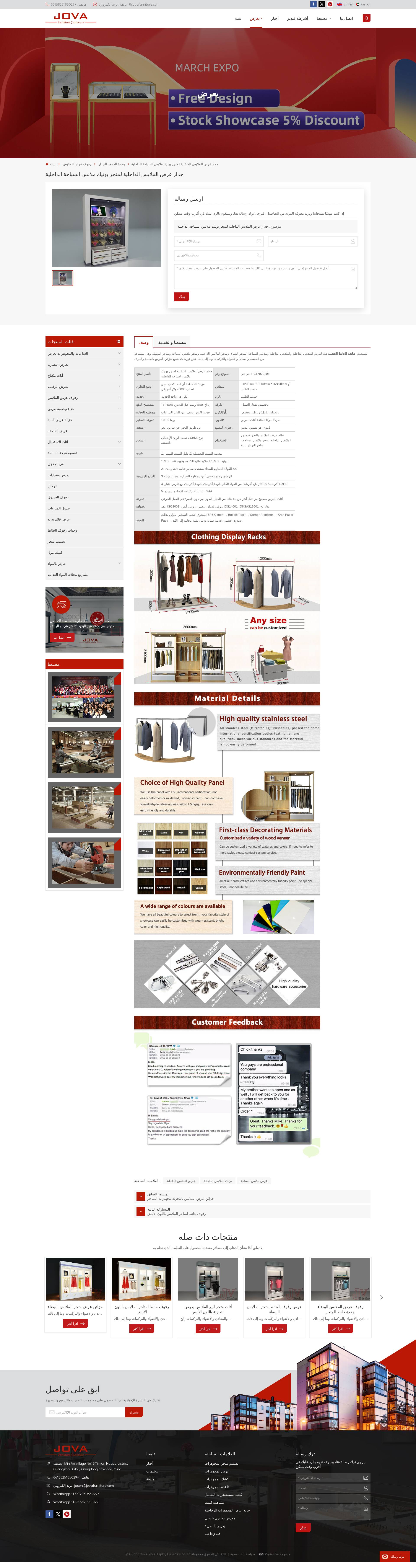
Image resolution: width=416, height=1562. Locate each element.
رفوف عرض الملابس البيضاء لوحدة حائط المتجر (341, 1309)
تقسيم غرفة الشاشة (62, 452)
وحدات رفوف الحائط (62, 530)
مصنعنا (323, 18)
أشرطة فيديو (297, 18)
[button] (34, 1297)
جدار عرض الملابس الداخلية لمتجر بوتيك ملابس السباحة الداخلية (222, 226)
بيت (238, 18)
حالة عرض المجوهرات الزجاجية (227, 1510)
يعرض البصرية (58, 364)
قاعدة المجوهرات (217, 1486)
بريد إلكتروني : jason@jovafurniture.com (129, 4)
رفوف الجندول (58, 497)
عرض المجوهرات (217, 1471)
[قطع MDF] (84, 752)
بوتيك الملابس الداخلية (218, 1180)
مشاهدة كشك (214, 1502)
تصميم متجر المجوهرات (222, 1463)
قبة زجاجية (213, 1533)
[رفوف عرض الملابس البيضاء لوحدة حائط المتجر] (340, 1279)
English (349, 4)
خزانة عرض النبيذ (60, 419)
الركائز (52, 486)
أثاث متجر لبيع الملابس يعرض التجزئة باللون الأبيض (208, 1309)
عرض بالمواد (57, 563)
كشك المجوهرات (217, 1479)
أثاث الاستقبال (58, 441)
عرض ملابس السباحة (253, 1180)
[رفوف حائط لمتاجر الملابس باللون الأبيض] (141, 1279)
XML (224, 1554)
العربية (365, 4)
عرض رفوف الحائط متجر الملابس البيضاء (274, 1309)
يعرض (255, 18)
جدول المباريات (59, 508)
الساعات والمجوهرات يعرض (68, 353)
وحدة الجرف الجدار (112, 164)
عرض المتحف (58, 430)
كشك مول (55, 552)
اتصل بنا (346, 18)
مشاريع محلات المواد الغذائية (68, 574)
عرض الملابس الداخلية (180, 1180)
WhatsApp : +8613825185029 (75, 1502)
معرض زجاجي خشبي (220, 1518)
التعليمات (152, 1471)
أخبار (275, 18)
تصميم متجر (56, 541)
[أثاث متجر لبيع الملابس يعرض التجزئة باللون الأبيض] (208, 1279)
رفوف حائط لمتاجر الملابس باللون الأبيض (141, 1309)
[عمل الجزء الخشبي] (84, 862)
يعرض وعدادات (58, 475)
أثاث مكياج (55, 375)
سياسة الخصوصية (243, 1554)
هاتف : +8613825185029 (68, 4)
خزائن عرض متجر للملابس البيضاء (75, 1306)
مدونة (150, 1479)
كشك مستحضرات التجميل (223, 1494)
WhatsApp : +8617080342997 (76, 1493)
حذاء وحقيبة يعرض (61, 408)
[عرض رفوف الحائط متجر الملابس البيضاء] (274, 1279)
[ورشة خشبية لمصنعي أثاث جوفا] (84, 807)
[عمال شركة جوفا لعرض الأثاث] (84, 697)
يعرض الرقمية (58, 386)
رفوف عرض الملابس (77, 164)
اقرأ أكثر (72, 1323)
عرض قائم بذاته (59, 519)
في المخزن (56, 464)
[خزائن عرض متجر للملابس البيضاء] (75, 1279)
